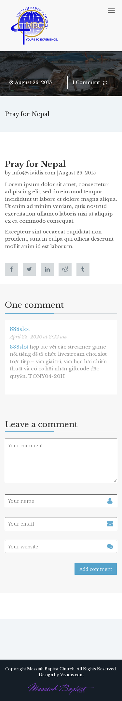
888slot (20, 329)
